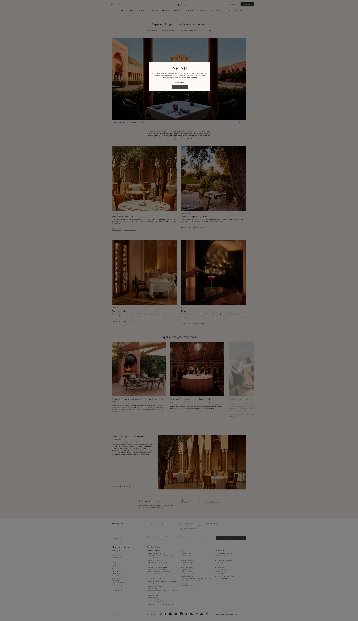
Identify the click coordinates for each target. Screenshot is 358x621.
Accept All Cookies (180, 87)
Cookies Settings (179, 82)
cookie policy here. (192, 77)
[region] (179, 76)
